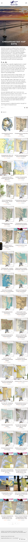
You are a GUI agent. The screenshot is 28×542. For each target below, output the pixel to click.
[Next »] (17, 523)
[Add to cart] (11, 129)
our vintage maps (10, 72)
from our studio (19, 98)
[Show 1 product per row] (25, 107)
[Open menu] (3, 3)
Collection (23, 86)
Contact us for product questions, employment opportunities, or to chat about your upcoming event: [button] (13, 532)
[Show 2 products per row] (27, 107)
